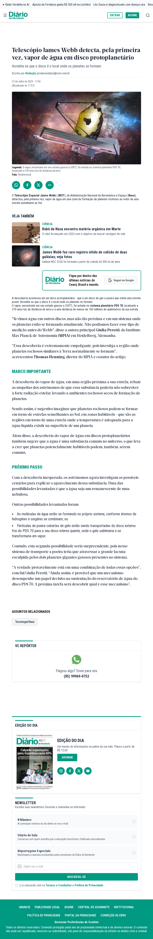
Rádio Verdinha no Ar (17, 4)
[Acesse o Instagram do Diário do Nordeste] (61, 771)
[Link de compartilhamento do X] (38, 185)
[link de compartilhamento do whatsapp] (16, 185)
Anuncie (24, 907)
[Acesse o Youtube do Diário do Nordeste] (88, 771)
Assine (69, 907)
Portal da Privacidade (80, 915)
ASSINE (132, 15)
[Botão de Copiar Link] (49, 185)
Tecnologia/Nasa (24, 622)
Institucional (124, 907)
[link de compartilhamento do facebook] (27, 185)
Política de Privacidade (89, 885)
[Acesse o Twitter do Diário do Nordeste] (79, 771)
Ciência (47, 224)
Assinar (67, 757)
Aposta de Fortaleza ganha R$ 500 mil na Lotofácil (61, 4)
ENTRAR (115, 15)
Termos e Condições (59, 885)
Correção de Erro (113, 915)
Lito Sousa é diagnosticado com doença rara (119, 4)
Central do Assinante (94, 907)
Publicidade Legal (47, 907)
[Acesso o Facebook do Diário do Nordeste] (70, 771)
